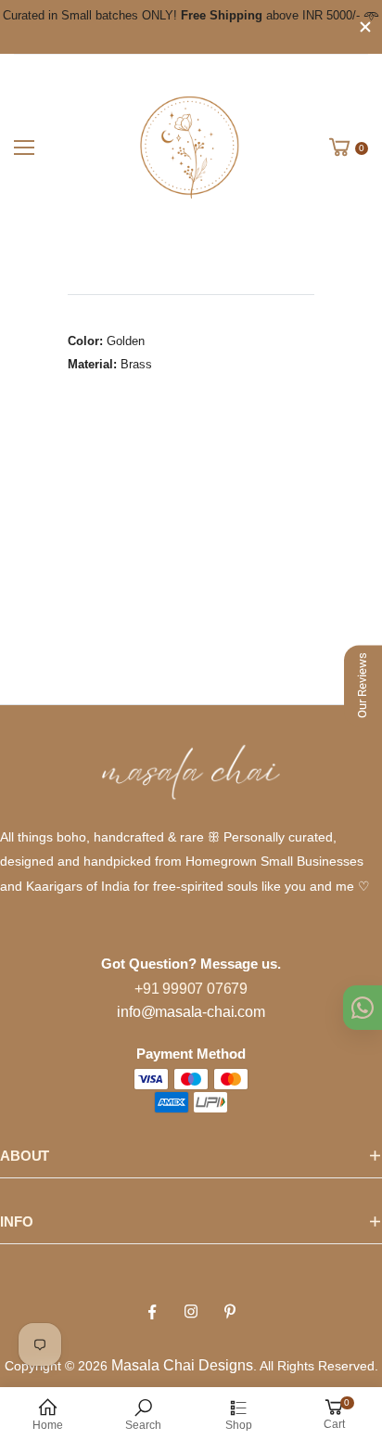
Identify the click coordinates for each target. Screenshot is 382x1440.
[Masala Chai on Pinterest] (229, 1312)
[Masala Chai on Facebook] (152, 1312)
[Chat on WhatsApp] (362, 1007)
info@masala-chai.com (190, 1012)
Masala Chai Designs (182, 1365)
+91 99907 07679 (191, 988)
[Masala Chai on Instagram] (191, 1312)
